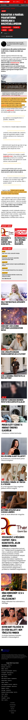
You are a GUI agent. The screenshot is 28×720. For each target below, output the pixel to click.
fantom (4, 30)
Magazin (12, 706)
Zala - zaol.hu (4, 700)
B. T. (8, 33)
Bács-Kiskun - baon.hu (6, 665)
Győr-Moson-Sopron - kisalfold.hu (9, 678)
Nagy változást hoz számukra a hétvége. (13, 602)
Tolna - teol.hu (4, 694)
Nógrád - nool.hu (5, 688)
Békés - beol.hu (4, 668)
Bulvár (13, 708)
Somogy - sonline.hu (6, 690)
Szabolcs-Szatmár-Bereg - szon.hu (9, 692)
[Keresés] (21, 2)
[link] (3, 235)
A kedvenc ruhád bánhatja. (12, 433)
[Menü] (25, 2)
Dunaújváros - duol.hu (6, 674)
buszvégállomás (6, 27)
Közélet (12, 702)
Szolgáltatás (12, 710)
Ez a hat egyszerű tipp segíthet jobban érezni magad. (12, 487)
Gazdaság (13, 704)
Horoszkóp (3, 5)
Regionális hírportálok (12, 663)
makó (10, 30)
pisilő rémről (10, 110)
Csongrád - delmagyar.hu (7, 672)
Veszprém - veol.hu (5, 698)
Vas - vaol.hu (4, 696)
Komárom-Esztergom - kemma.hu (9, 686)
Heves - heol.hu (4, 682)
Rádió (12, 713)
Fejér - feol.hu (4, 676)
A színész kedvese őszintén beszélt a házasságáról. (11, 636)
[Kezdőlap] (5, 1)
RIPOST (2, 8)
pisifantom (16, 27)
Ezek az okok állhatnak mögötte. (12, 514)
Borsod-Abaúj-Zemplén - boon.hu (9, 670)
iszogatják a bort (8, 156)
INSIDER (13, 8)
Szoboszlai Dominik (14, 5)
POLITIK (8, 8)
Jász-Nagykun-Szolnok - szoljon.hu (9, 684)
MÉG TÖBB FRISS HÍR (6, 278)
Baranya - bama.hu (5, 666)
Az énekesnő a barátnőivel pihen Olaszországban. (13, 459)
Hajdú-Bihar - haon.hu (6, 680)
